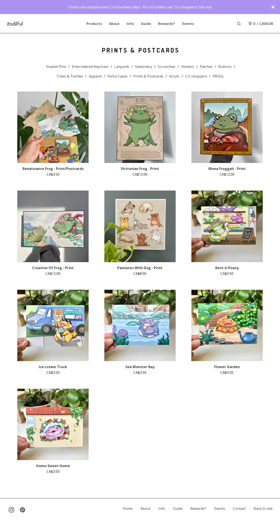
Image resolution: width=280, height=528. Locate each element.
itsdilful (15, 23)
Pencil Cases (117, 76)
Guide (146, 23)
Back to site (263, 508)
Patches (206, 66)
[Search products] (239, 23)
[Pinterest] (22, 509)
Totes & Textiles (69, 76)
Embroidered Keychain (90, 66)
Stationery (143, 66)
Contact (239, 508)
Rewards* (166, 23)
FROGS (218, 76)
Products (94, 23)
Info (130, 23)
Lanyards (121, 66)
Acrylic (174, 76)
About (114, 23)
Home (128, 508)
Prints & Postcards (148, 76)
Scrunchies (166, 66)
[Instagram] (11, 509)
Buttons (225, 66)
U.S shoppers (196, 76)
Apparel (95, 76)
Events (188, 23)
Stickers (187, 66)
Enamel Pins (56, 66)
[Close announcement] (273, 7)
